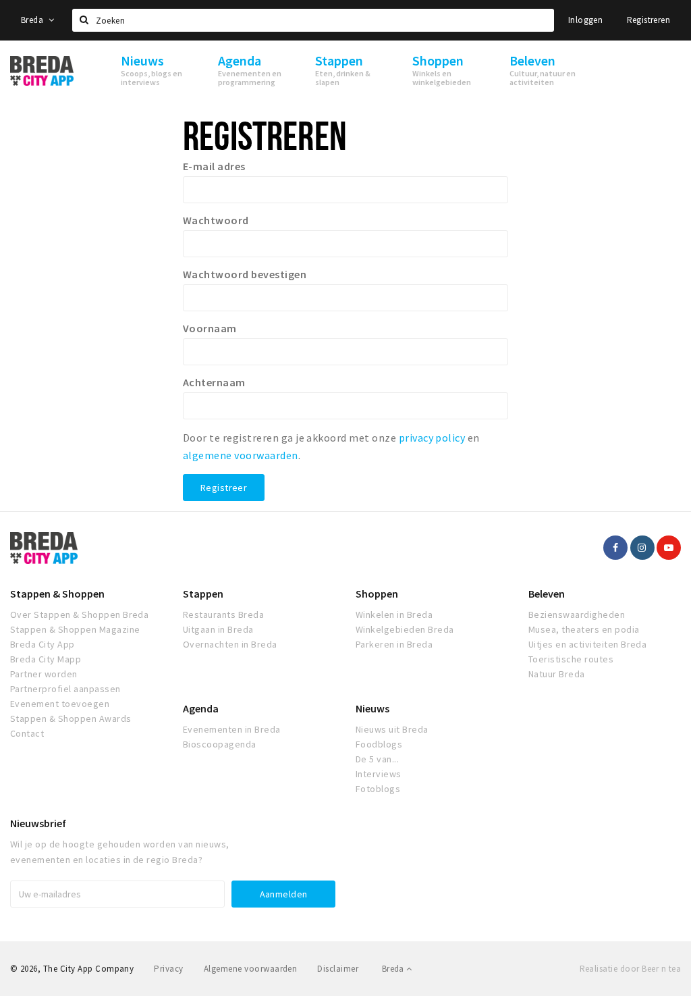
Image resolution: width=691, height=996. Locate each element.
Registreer (223, 487)
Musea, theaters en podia (584, 629)
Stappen (203, 593)
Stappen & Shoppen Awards (71, 718)
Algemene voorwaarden (251, 968)
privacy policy (432, 437)
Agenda (201, 708)
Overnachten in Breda (230, 644)
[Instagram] (642, 547)
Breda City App (42, 644)
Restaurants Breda (223, 614)
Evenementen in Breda (232, 729)
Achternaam (214, 382)
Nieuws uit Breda (392, 729)
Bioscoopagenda (219, 744)
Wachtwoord (216, 220)
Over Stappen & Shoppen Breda (79, 614)
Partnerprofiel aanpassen (65, 689)
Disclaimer (337, 968)
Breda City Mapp (45, 659)
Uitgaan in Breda (218, 629)
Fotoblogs (378, 789)
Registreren (648, 20)
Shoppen (377, 593)
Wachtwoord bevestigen (244, 274)
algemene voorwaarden (240, 455)
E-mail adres (214, 166)
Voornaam (210, 328)
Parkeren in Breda (394, 644)
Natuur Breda (556, 674)
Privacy (168, 968)
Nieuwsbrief (38, 823)
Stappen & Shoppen (57, 593)
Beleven (546, 593)
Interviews (379, 774)
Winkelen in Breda (394, 614)
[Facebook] (615, 547)
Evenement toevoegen (59, 704)
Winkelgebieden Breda (405, 629)
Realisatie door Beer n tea (630, 968)
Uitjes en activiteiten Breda (587, 644)
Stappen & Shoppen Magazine (75, 629)
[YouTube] (669, 547)
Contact (27, 733)
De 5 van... (377, 759)
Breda (33, 20)
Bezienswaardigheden (576, 614)
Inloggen (585, 20)
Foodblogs (379, 744)
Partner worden (44, 674)
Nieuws (372, 708)
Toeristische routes (570, 659)
